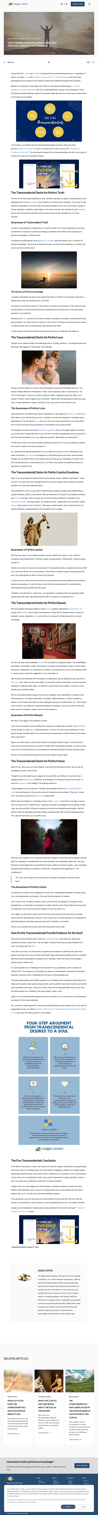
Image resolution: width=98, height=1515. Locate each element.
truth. (33, 946)
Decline (83, 1507)
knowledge (32, 202)
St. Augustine (45, 77)
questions (81, 209)
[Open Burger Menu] (89, 4)
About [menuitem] (84, 1478)
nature (80, 726)
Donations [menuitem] (86, 1483)
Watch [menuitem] (54, 1478)
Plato (27, 73)
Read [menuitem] (38, 1478)
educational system (18, 502)
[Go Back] (49, 62)
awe (35, 616)
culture (13, 505)
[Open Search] (67, 4)
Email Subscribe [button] (81, 1465)
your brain (30, 455)
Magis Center (12, 38)
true (26, 77)
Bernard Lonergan (47, 241)
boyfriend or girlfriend (46, 430)
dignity (23, 1194)
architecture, (74, 609)
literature (23, 612)
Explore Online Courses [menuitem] (70, 1482)
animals (41, 662)
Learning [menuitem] (70, 1478)
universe (21, 783)
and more (14, 682)
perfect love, (72, 414)
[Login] (62, 4)
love (37, 421)
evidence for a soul (25, 149)
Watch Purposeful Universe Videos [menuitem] (56, 1483)
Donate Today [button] (78, 4)
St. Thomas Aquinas (60, 77)
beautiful (36, 77)
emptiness (29, 780)
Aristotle (36, 73)
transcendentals (51, 939)
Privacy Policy (24, 1513)
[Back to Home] (19, 4)
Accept (68, 1507)
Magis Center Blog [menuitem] (41, 1481)
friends (17, 498)
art (81, 609)
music (49, 609)
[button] (3, 1511)
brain (25, 319)
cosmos (56, 801)
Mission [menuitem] (85, 1481)
